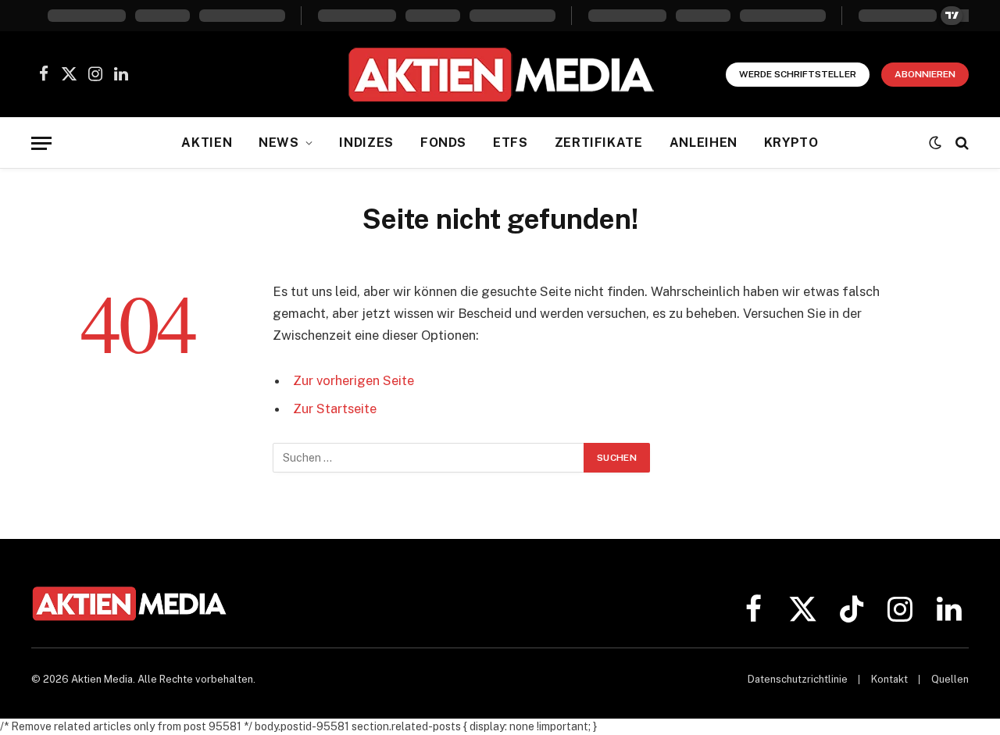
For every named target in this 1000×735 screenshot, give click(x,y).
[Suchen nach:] (429, 458)
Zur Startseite (335, 408)
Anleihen (704, 142)
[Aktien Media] (500, 74)
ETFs (510, 142)
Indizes (366, 142)
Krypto (791, 142)
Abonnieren (925, 74)
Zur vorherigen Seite (353, 380)
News (279, 142)
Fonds (443, 142)
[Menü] (41, 143)
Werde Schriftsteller (797, 74)
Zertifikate (599, 142)
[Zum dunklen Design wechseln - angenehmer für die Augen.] (935, 143)
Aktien (206, 142)
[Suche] (960, 143)
